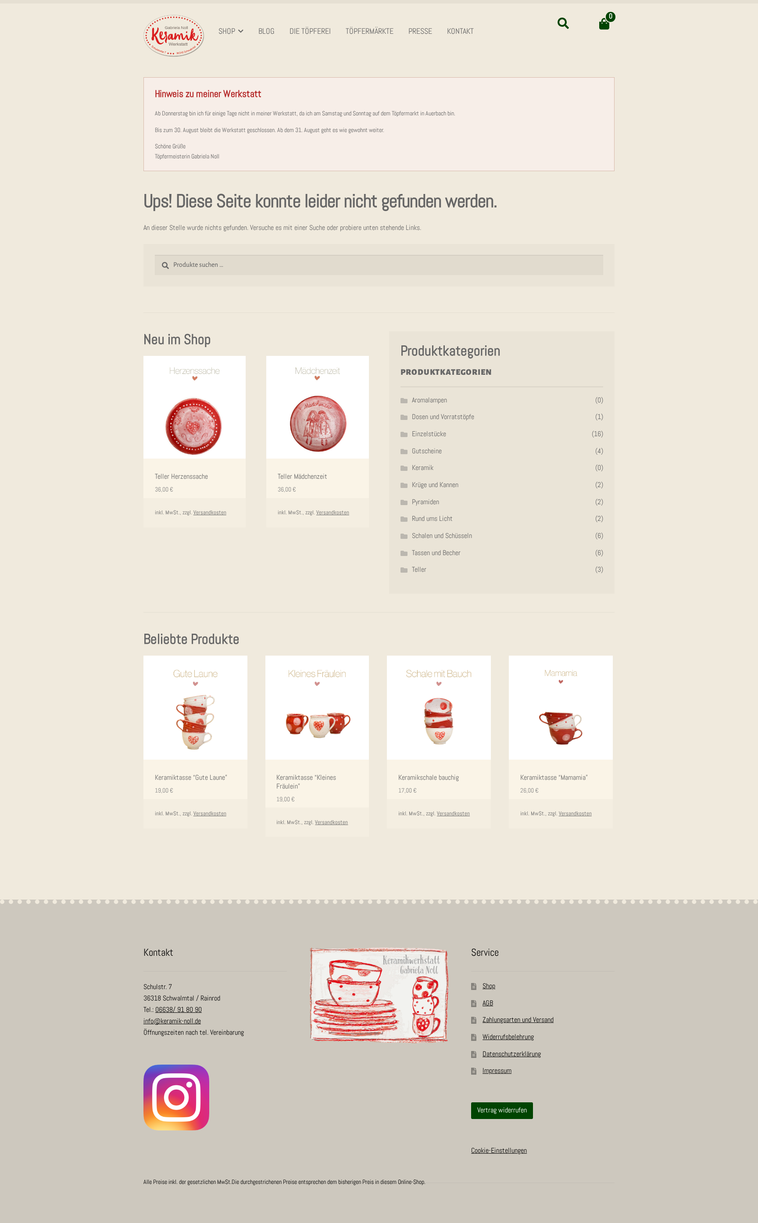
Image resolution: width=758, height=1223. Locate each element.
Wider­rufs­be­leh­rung (508, 1037)
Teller (419, 570)
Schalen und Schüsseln (442, 536)
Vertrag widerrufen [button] (502, 1110)
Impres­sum (497, 1071)
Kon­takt (460, 31)
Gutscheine (427, 451)
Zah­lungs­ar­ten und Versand (518, 1020)
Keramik (422, 468)
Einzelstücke (429, 434)
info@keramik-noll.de (172, 1021)
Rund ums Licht (432, 519)
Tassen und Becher (436, 553)
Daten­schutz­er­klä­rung (512, 1054)
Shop (226, 31)
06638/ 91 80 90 (178, 1010)
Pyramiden (425, 502)
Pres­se (420, 31)
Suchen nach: (563, 23)
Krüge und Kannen (435, 485)
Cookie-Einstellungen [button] (499, 1151)
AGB (488, 1003)
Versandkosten (209, 512)
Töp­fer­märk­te (369, 31)
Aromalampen (429, 400)
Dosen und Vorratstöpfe (443, 417)
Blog (266, 31)
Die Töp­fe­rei (310, 31)
